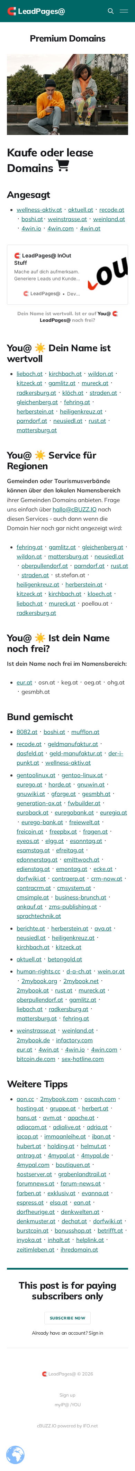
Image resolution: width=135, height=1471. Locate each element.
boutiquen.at (73, 1164)
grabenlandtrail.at (82, 1174)
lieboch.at (30, 373)
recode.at (111, 209)
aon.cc (25, 1098)
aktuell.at (80, 209)
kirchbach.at (65, 373)
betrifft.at (110, 1230)
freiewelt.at (84, 822)
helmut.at (93, 1146)
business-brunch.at (80, 897)
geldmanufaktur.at (73, 743)
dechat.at (74, 1221)
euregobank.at (74, 812)
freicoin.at (30, 831)
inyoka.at (29, 1239)
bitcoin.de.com (36, 1058)
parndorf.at (32, 420)
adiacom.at (32, 1127)
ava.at (102, 928)
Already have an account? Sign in (67, 1333)
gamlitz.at (61, 383)
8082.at (27, 731)
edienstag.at (33, 868)
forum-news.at (81, 1183)
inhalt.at (59, 1239)
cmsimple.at (33, 897)
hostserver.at (34, 1174)
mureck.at (95, 383)
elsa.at (59, 1202)
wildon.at (100, 373)
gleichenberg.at (37, 402)
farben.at (29, 1193)
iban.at (101, 1136)
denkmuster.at (36, 1221)
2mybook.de (33, 1040)
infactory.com (74, 1040)
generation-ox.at (39, 803)
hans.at (27, 1117)
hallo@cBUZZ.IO (75, 509)
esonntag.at (86, 840)
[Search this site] (111, 11)
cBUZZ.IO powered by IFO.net (67, 1425)
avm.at (52, 1117)
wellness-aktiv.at (39, 209)
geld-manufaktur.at (76, 753)
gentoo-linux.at (82, 775)
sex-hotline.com (83, 1058)
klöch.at (72, 392)
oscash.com (100, 1098)
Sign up (67, 1395)
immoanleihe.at (65, 1136)
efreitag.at (70, 850)
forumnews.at (35, 1183)
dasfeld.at (30, 753)
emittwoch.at (81, 859)
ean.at (82, 1202)
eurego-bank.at (42, 822)
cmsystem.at (74, 887)
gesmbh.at (96, 793)
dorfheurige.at (36, 1211)
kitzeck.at (29, 383)
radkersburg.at (36, 392)
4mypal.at (61, 1155)
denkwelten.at (80, 1211)
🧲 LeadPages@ (36, 11)
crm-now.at (106, 878)
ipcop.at (27, 1136)
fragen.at (95, 831)
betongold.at (65, 959)
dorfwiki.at (31, 878)
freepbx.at (63, 831)
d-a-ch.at (78, 971)
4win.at (90, 228)
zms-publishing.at (73, 906)
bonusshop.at (73, 1230)
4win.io (31, 228)
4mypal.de (95, 1155)
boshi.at (32, 219)
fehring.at (77, 402)
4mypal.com (33, 1164)
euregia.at (113, 812)
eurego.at (29, 784)
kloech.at (100, 593)
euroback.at (32, 812)
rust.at (97, 420)
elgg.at (54, 840)
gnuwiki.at (31, 793)
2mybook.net (81, 980)
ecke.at (102, 868)
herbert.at (95, 1108)
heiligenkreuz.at (81, 411)
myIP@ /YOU (68, 1404)
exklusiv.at (61, 1193)
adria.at (97, 1127)
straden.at (103, 392)
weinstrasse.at (67, 219)
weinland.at (109, 219)
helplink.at (90, 1239)
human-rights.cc (38, 971)
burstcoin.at (32, 1230)
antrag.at (29, 1155)
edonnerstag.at (37, 859)
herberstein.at (35, 411)
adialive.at (67, 1127)
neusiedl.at (67, 420)
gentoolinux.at (36, 775)
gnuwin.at (91, 784)
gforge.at (63, 793)
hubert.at (29, 1146)
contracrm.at (34, 887)
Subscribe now (68, 1318)
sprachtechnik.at (39, 915)
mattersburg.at (37, 430)
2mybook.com (59, 1098)
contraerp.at (68, 878)
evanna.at (95, 1193)
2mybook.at (33, 990)
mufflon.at (85, 731)
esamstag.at (33, 850)
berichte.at (31, 928)
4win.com (60, 228)
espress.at (30, 1202)
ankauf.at (30, 906)
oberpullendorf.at (44, 565)
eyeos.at (28, 840)
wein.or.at (111, 971)
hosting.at (30, 1108)
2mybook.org (39, 980)
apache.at (81, 1117)
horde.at (59, 784)
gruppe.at (63, 1108)
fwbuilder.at (84, 803)
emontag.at (71, 868)
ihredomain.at (79, 1249)
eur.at (24, 682)
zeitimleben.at (35, 1249)
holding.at (60, 1146)
